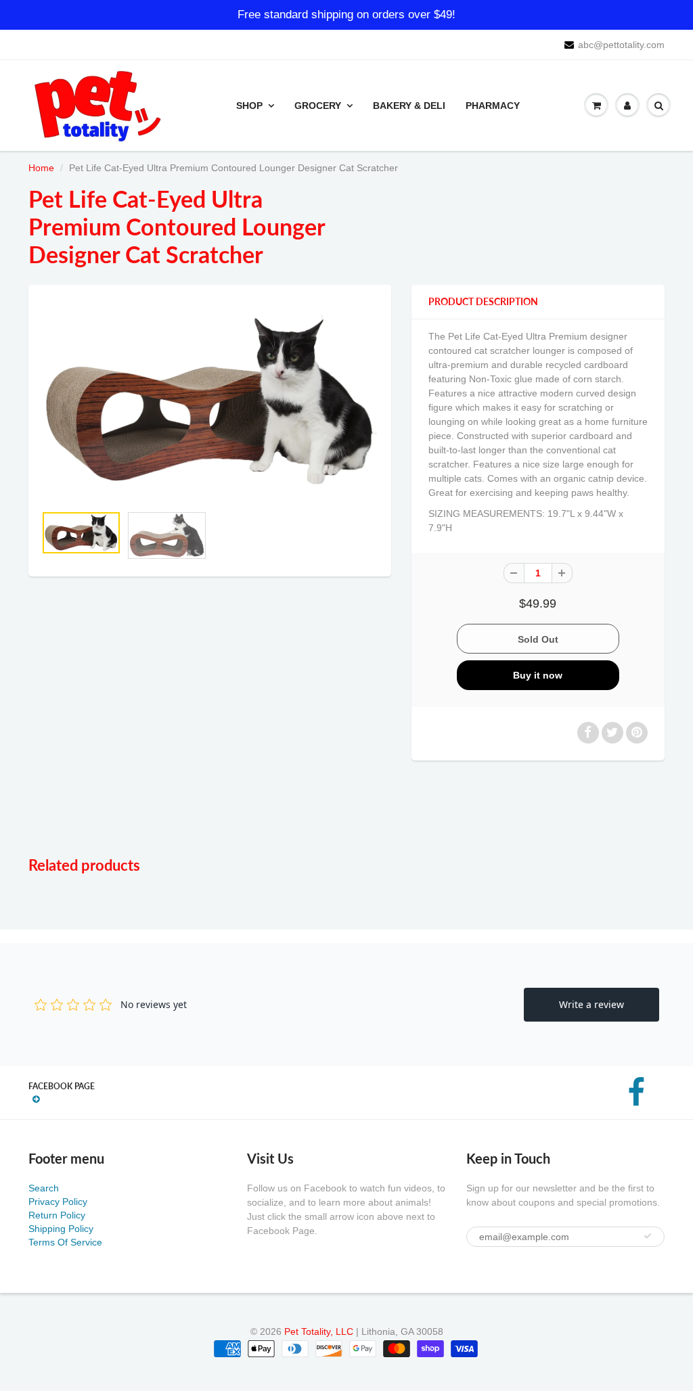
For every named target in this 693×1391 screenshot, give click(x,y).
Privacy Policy (57, 1201)
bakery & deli (409, 105)
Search (43, 1188)
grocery (317, 105)
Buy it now (537, 675)
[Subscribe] (647, 1236)
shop (249, 105)
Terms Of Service (65, 1242)
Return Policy (56, 1215)
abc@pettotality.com (621, 44)
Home (41, 167)
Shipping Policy (60, 1228)
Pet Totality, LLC (318, 1331)
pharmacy (493, 105)
